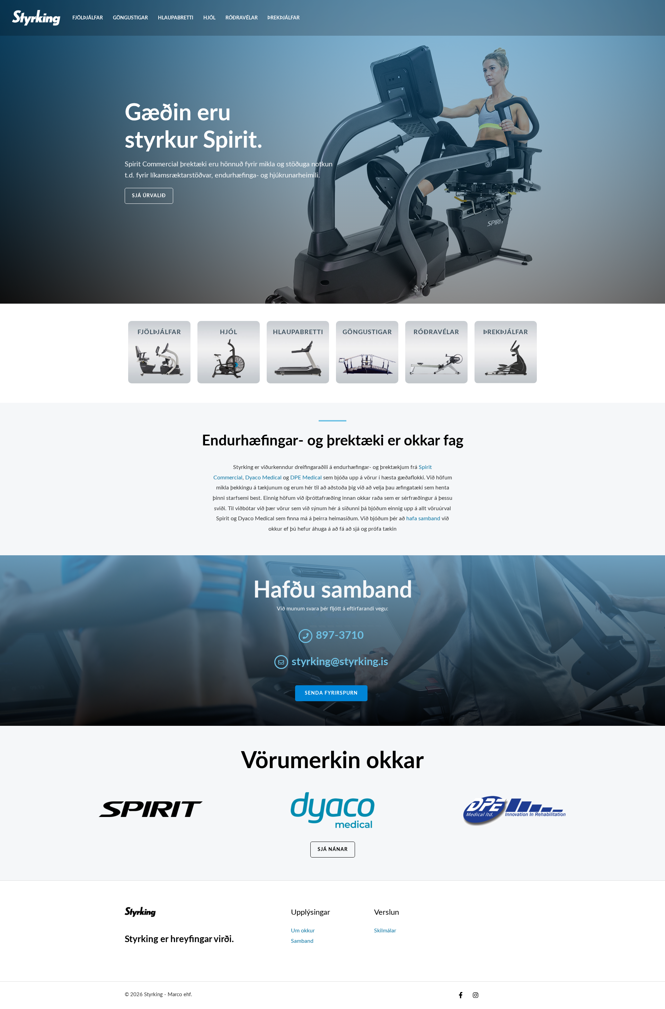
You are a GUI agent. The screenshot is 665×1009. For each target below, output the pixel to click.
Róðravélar (241, 17)
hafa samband (423, 518)
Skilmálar (385, 930)
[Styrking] (36, 17)
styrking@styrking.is (340, 661)
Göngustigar (130, 17)
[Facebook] (461, 995)
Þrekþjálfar (283, 17)
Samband (302, 941)
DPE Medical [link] (306, 477)
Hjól (209, 17)
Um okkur (303, 930)
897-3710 (340, 635)
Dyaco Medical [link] (263, 477)
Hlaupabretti (175, 17)
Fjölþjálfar (87, 17)
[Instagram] (475, 995)
